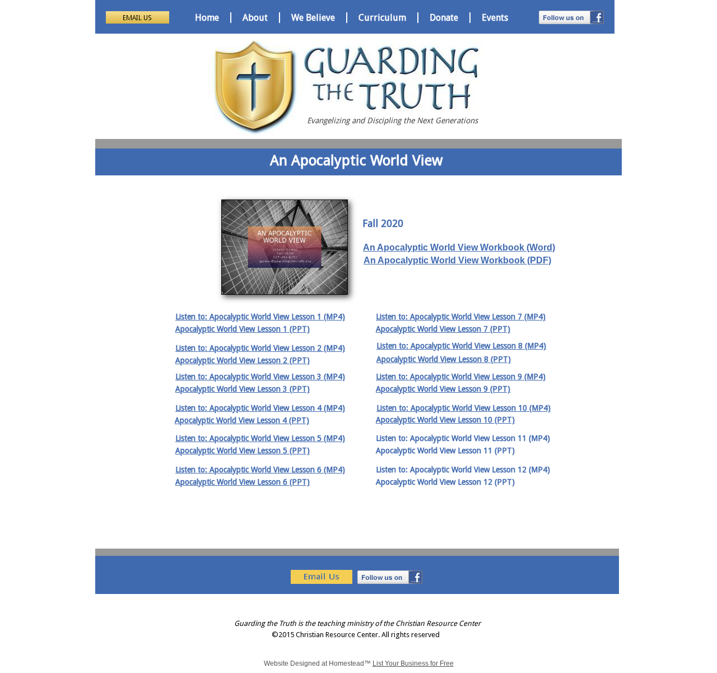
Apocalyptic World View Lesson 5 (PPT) (242, 450)
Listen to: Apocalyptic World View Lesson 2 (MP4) (260, 348)
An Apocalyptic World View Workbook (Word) (459, 247)
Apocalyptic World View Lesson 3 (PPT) (242, 388)
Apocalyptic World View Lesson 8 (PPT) (443, 359)
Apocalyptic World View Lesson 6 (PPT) (242, 481)
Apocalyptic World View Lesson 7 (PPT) (443, 328)
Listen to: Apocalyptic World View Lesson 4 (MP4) (260, 407)
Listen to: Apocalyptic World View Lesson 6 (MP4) (260, 469)
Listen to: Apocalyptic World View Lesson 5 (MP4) (260, 438)
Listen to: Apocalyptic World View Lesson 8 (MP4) (461, 345)
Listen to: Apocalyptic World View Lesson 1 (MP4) (260, 316)
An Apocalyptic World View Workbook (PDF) (457, 260)
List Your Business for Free (413, 663)
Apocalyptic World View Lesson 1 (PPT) (242, 328)
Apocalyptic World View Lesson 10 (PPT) (445, 419)
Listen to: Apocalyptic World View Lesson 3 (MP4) (260, 376)
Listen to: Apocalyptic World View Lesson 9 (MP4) (461, 376)
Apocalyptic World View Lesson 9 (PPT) (443, 388)
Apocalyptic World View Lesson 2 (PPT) (242, 360)
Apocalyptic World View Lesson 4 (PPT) (242, 420)
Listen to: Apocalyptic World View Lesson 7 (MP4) (461, 316)
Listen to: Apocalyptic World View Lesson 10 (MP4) (463, 407)
